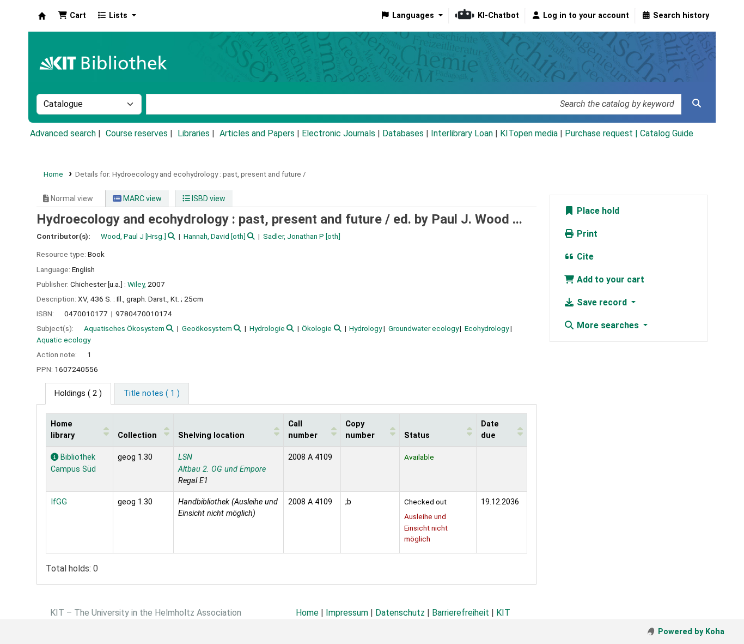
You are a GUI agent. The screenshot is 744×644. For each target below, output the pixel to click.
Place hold (597, 211)
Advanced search (63, 133)
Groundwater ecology (423, 328)
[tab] (151, 394)
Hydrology (365, 328)
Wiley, (136, 284)
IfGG (59, 502)
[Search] (697, 103)
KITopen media (529, 133)
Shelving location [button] (211, 435)
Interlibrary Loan (462, 133)
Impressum (347, 612)
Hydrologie (267, 328)
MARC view (141, 198)
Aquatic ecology (63, 339)
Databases (403, 133)
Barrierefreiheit (460, 612)
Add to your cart (609, 279)
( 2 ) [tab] (78, 393)
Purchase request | (602, 133)
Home (53, 174)
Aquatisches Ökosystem (124, 328)
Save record (602, 302)
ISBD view (207, 198)
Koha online (42, 16)
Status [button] (417, 435)
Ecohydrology (487, 328)
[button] (71, 15)
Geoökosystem (207, 328)
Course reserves (137, 133)
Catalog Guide (666, 133)
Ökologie (317, 328)
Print (586, 233)
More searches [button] (608, 325)
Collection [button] (137, 435)
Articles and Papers (257, 133)
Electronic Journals (338, 133)
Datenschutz (400, 612)
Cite (584, 256)
